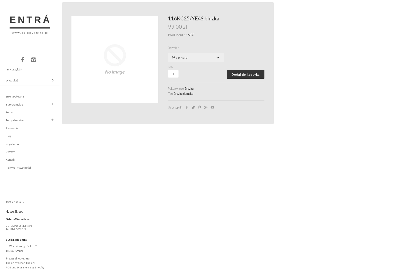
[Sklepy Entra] (30, 4)
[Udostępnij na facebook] (186, 107)
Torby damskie (15, 120)
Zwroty (10, 151)
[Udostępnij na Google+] (206, 107)
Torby (9, 112)
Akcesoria (12, 128)
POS (8, 267)
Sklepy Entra (22, 258)
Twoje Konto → (15, 201)
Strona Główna (15, 96)
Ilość (170, 67)
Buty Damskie (14, 104)
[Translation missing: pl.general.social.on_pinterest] (199, 107)
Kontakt (10, 159)
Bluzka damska (183, 93)
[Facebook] (22, 60)
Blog (8, 136)
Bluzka (189, 88)
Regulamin (12, 144)
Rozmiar (173, 48)
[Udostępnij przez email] (212, 107)
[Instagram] (33, 60)
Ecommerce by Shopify (30, 267)
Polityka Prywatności (18, 167)
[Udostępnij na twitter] (193, 107)
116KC (189, 35)
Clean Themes (27, 262)
